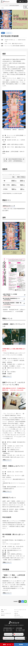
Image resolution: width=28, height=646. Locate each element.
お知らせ (16, 613)
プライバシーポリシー (18, 616)
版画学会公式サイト (8, 206)
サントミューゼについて (6, 613)
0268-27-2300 (21, 629)
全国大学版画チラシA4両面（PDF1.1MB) (10, 294)
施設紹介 (3, 615)
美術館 (21, 644)
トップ (2, 5)
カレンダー (16, 611)
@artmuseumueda (21, 638)
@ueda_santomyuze (9, 638)
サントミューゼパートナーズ (20, 609)
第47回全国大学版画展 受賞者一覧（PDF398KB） (12, 303)
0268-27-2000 (9, 629)
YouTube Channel (19, 634)
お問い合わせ (17, 615)
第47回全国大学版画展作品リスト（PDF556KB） (11, 299)
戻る (3, 7)
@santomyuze (9, 634)
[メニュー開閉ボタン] (2, 1)
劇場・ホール (7, 644)
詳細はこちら (6, 376)
